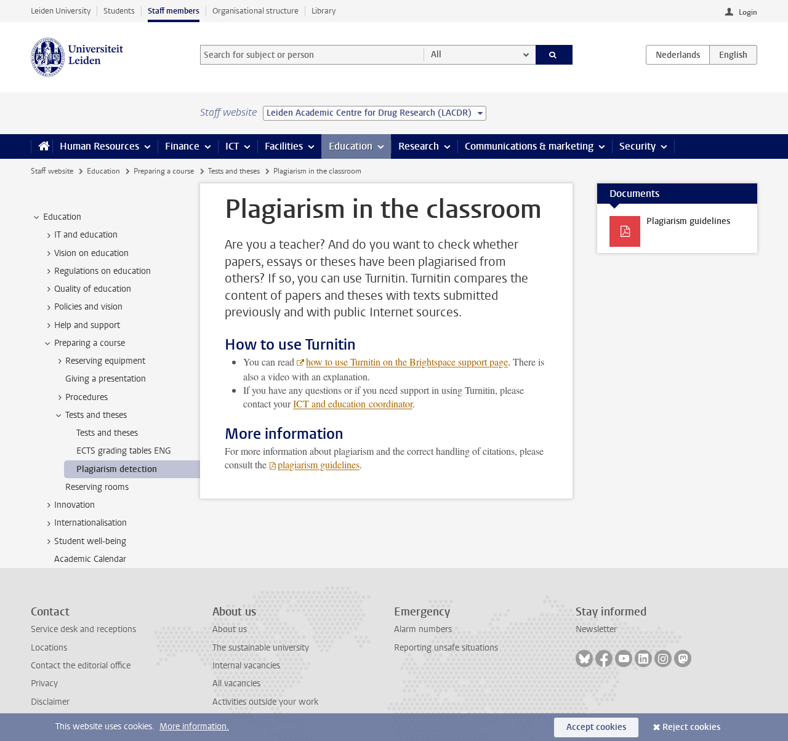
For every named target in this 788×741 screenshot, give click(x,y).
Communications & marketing (529, 146)
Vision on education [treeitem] (91, 253)
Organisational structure (255, 11)
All (436, 54)
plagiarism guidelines (319, 464)
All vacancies (236, 683)
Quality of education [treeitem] (92, 289)
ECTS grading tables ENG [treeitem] (123, 451)
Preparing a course (164, 171)
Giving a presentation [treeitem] (105, 379)
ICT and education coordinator (352, 403)
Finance (182, 146)
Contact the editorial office (81, 665)
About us (229, 629)
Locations (49, 648)
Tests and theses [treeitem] (96, 415)
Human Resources (99, 146)
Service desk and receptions (83, 629)
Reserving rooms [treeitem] (97, 487)
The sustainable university (260, 648)
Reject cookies (691, 727)
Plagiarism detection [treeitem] (116, 469)
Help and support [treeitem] (87, 325)
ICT (232, 146)
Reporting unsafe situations (446, 648)
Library (324, 11)
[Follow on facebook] (604, 658)
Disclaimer (50, 702)
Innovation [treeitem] (74, 505)
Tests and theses (234, 171)
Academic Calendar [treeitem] (90, 559)
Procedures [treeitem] (86, 397)
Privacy (44, 683)
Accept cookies (596, 727)
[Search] (554, 55)
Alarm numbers (423, 629)
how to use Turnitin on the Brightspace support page (407, 361)
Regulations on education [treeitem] (102, 271)
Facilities (284, 146)
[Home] (41, 146)
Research (418, 146)
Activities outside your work (265, 702)
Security (637, 146)
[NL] (678, 55)
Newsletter (596, 629)
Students (119, 11)
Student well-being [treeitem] (90, 541)
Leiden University (60, 11)
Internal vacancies (246, 665)
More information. (194, 726)
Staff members (173, 11)
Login (748, 12)
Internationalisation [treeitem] (90, 523)
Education (350, 146)
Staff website (52, 171)
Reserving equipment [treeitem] (105, 361)
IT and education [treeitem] (86, 235)
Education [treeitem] (62, 217)
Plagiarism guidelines (688, 221)
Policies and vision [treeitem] (88, 307)
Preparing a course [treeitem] (89, 343)
